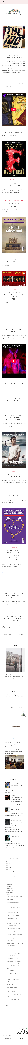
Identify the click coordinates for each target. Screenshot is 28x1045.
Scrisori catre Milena (10, 711)
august (9, 880)
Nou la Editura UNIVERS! (13, 330)
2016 (7, 867)
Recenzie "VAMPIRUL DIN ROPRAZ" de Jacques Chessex (17, 822)
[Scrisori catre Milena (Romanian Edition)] (23, 717)
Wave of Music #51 (14, 132)
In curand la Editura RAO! (13, 951)
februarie (9, 892)
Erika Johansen (14, 256)
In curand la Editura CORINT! (14, 476)
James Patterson (13, 180)
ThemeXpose (8, 1038)
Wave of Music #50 (14, 383)
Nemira (14, 289)
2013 (7, 1005)
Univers (14, 492)
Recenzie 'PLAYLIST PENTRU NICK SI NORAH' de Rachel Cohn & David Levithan (14, 555)
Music (14, 128)
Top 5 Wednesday (14, 412)
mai (8, 886)
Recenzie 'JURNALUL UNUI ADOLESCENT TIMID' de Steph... (14, 979)
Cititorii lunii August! (16, 808)
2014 (7, 1003)
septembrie (10, 878)
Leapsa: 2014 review (12, 987)
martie (9, 890)
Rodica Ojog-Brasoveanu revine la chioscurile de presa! (13, 296)
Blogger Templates (7, 1035)
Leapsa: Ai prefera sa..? (13, 958)
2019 (7, 861)
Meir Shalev (13, 326)
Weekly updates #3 (15, 783)
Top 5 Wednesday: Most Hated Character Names (14, 417)
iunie (8, 884)
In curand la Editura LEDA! (14, 184)
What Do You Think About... (13, 205)
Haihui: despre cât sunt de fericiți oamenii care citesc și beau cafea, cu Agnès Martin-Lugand (13, 744)
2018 (7, 863)
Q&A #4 (13, 795)
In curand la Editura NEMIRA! (14, 56)
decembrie (10, 872)
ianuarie (9, 894)
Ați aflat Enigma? (14, 495)
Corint (13, 471)
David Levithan (14, 547)
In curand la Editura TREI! (13, 260)
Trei (14, 395)
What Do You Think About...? (14, 200)
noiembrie (9, 874)
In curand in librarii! (12, 948)
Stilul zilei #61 (10, 984)
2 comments (13, 86)
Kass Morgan (14, 51)
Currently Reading (16, 707)
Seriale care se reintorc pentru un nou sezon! (14, 618)
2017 (7, 865)
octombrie (10, 876)
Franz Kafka (8, 712)
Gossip (13, 590)
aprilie (9, 888)
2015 (7, 869)
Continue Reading (14, 76)
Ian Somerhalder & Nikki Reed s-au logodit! (14, 595)
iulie (8, 882)
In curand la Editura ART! (13, 965)
